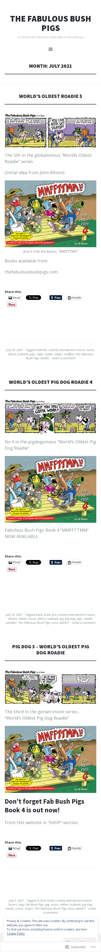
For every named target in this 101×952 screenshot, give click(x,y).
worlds (44, 358)
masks (22, 618)
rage (40, 354)
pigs (32, 354)
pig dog (70, 618)
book (47, 614)
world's (64, 622)
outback (22, 354)
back (39, 614)
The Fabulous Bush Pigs (50, 23)
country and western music (66, 350)
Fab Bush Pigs (34, 904)
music (90, 350)
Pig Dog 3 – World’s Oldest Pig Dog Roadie (50, 649)
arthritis (41, 350)
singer (58, 354)
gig (47, 904)
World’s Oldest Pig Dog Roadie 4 (50, 382)
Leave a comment (63, 358)
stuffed (69, 354)
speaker (11, 622)
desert (12, 618)
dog (21, 904)
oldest (12, 354)
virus (55, 622)
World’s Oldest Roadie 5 (50, 96)
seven (19, 908)
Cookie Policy (16, 934)
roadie (48, 354)
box (54, 614)
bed (43, 900)
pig (61, 618)
